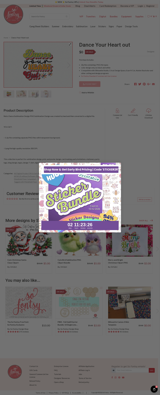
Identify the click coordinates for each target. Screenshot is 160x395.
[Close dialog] (118, 166)
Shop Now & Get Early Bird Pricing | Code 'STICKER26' (81, 169)
